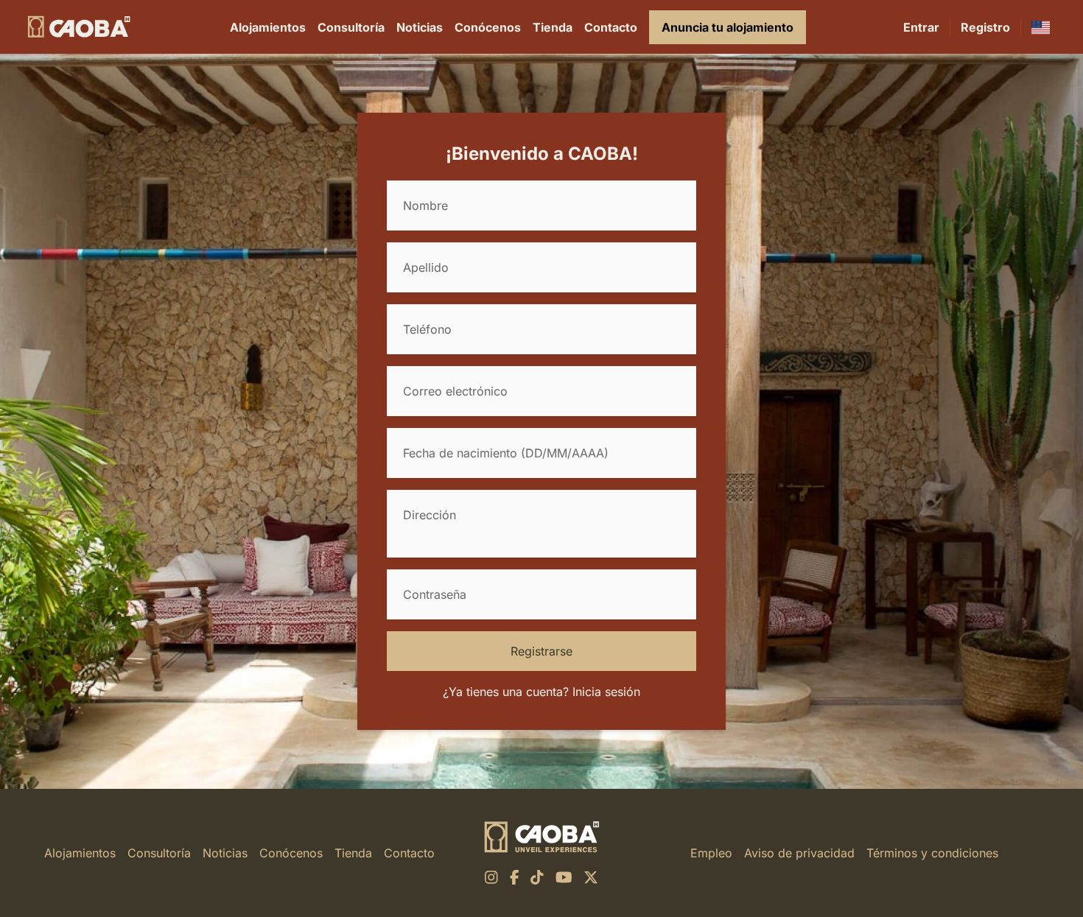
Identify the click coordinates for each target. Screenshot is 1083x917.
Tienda (552, 27)
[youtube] (564, 877)
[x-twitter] (591, 877)
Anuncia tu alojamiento (727, 27)
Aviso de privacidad (799, 853)
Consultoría (351, 27)
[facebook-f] (514, 877)
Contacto (610, 27)
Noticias (419, 27)
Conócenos (488, 27)
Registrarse (541, 651)
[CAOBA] (79, 27)
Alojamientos (268, 27)
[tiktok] (537, 877)
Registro (985, 27)
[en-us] (1040, 27)
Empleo (711, 853)
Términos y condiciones (932, 853)
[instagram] (491, 877)
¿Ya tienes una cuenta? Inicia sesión (541, 691)
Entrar (921, 27)
